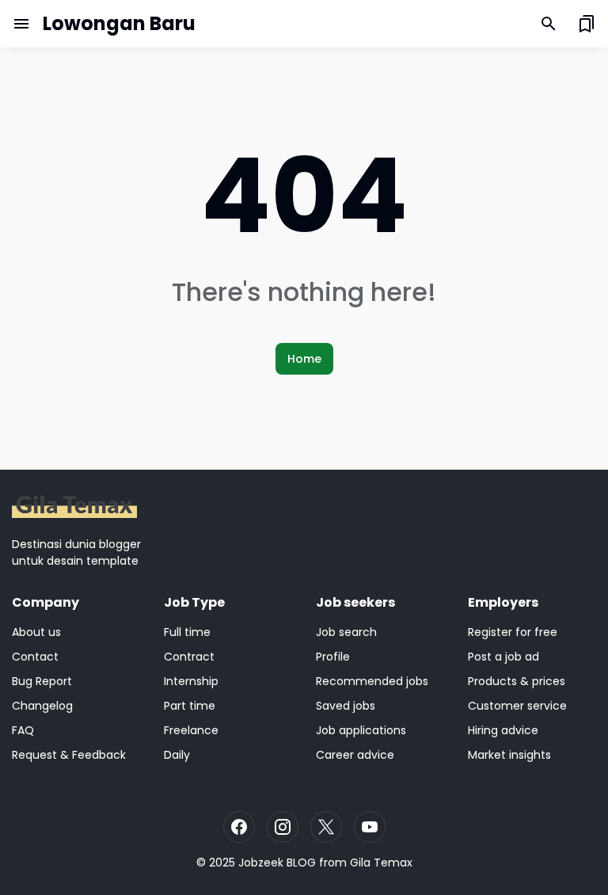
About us (36, 632)
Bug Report (42, 681)
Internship (191, 681)
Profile (333, 657)
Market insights (509, 755)
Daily (177, 755)
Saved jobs (345, 706)
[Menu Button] (21, 24)
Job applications (361, 730)
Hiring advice (503, 730)
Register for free (512, 632)
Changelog (42, 706)
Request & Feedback (69, 755)
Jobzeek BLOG (277, 862)
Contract (189, 657)
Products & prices (516, 681)
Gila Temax (381, 862)
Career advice (355, 755)
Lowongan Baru (119, 23)
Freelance (191, 730)
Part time (189, 706)
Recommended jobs (372, 681)
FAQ (23, 730)
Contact (35, 657)
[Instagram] (282, 827)
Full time (187, 632)
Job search (346, 632)
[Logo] (74, 506)
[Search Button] (548, 24)
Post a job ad (503, 657)
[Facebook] (239, 827)
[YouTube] (370, 827)
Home (304, 359)
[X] (326, 827)
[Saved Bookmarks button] (586, 24)
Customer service (517, 706)
